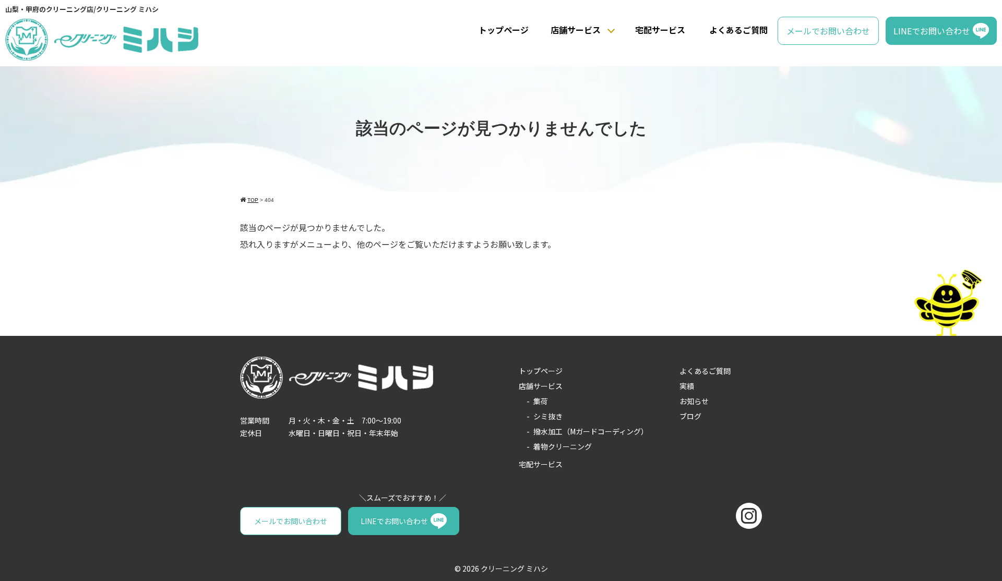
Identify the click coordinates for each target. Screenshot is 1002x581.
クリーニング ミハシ (514, 568)
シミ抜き (548, 416)
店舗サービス (576, 29)
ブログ (690, 416)
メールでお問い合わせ (828, 31)
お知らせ (694, 401)
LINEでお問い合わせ (931, 31)
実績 (686, 386)
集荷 (540, 401)
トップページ (504, 29)
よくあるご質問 (738, 29)
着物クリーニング (562, 446)
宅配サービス (660, 29)
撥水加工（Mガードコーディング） (590, 431)
